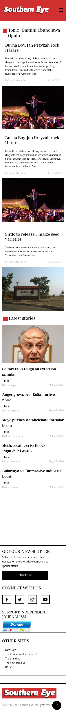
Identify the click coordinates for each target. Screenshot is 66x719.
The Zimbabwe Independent (21, 654)
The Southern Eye (15, 663)
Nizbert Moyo (12, 487)
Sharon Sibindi (12, 462)
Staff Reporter (12, 385)
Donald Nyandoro (14, 436)
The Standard (12, 658)
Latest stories (22, 318)
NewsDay (10, 650)
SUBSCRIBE (25, 575)
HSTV (8, 667)
